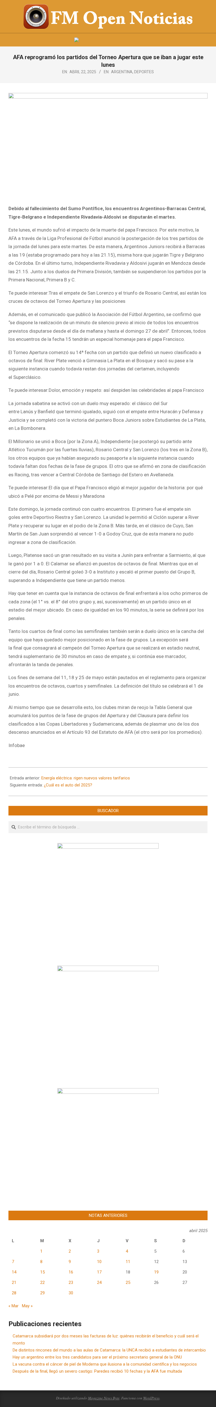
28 (14, 1292)
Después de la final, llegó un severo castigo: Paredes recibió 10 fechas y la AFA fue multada (97, 1371)
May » (27, 1305)
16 (71, 1272)
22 (42, 1282)
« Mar (13, 1305)
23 (71, 1282)
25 (128, 1282)
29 (42, 1292)
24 (99, 1282)
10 (99, 1261)
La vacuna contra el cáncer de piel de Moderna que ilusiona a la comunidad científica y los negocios (105, 1364)
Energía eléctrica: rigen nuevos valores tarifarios (85, 778)
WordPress (151, 1398)
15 (42, 1272)
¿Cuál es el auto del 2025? (68, 785)
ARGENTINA (121, 72)
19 (156, 1272)
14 (14, 1272)
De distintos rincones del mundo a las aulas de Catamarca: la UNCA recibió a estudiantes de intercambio (109, 1350)
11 (128, 1261)
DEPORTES (144, 72)
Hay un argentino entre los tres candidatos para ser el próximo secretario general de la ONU (97, 1357)
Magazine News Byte (104, 1398)
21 (14, 1282)
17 (99, 1272)
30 (71, 1292)
